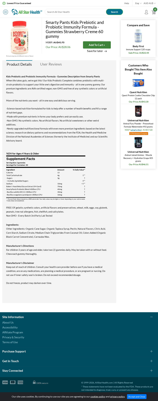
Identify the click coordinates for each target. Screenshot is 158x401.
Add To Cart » (97, 45)
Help (126, 3)
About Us (8, 322)
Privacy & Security (13, 337)
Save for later (95, 51)
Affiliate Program (12, 332)
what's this (136, 130)
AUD (148, 3)
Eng (137, 3)
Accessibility (10, 327)
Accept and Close (136, 396)
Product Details (19, 64)
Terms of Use (10, 342)
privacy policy (117, 396)
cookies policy (97, 396)
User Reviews (51, 64)
